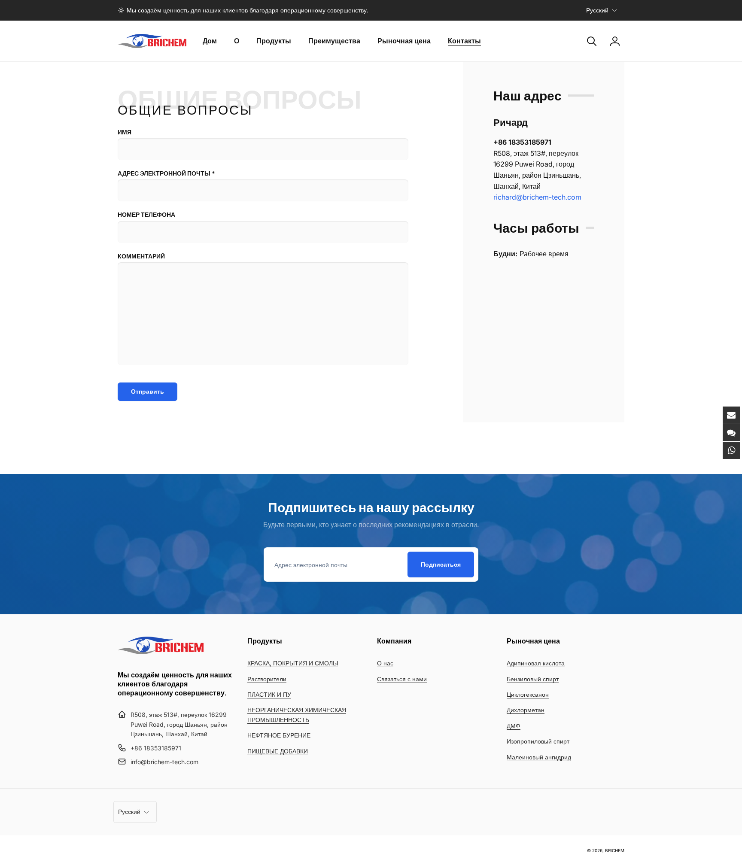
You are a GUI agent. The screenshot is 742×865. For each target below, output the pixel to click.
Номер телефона (146, 214)
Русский (597, 10)
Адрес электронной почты (166, 173)
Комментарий (141, 256)
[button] (591, 41)
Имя (124, 132)
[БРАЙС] (161, 651)
